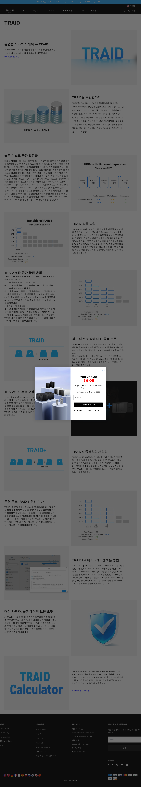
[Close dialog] (103, 369)
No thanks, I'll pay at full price (88, 410)
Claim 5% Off (88, 405)
